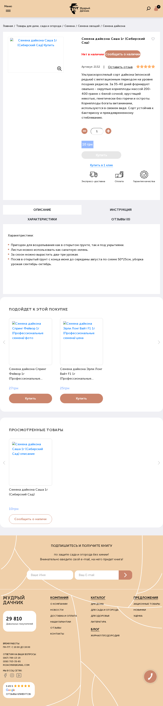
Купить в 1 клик (101, 165)
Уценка (138, 615)
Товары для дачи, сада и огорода (38, 26)
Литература (98, 621)
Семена (69, 26)
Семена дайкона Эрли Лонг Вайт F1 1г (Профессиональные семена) (81, 374)
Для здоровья (100, 615)
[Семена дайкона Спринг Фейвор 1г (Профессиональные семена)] (30, 341)
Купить (30, 398)
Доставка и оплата (63, 615)
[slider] (145, 67)
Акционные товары (147, 603)
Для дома (97, 603)
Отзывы (55, 627)
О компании (58, 603)
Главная (8, 26)
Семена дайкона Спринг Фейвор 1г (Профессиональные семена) (27, 374)
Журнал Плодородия (105, 635)
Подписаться (125, 575)
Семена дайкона (114, 26)
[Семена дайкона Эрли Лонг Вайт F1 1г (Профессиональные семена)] (81, 341)
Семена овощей (89, 26)
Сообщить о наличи (30, 519)
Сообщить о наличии (122, 54)
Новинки (140, 609)
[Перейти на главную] (80, 8)
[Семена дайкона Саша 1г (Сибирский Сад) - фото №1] (36, 55)
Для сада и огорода (104, 609)
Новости (56, 609)
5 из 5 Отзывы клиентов (18, 690)
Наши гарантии (60, 621)
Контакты (57, 633)
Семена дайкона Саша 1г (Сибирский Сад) (28, 492)
